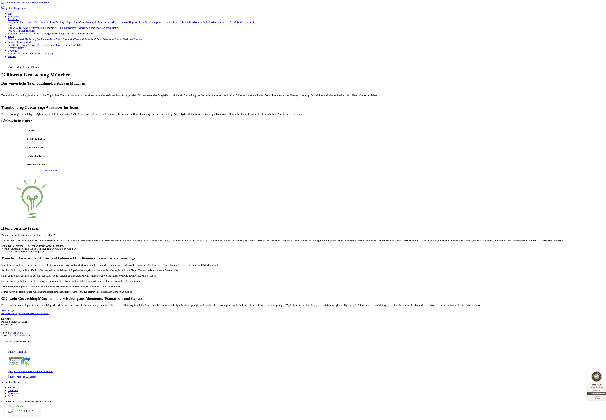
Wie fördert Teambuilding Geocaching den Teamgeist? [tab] (28, 251)
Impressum (13, 390)
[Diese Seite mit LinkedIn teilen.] (6, 346)
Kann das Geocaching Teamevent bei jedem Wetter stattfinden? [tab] (32, 245)
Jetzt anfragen (50, 170)
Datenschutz (14, 393)
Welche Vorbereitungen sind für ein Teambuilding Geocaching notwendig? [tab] (38, 248)
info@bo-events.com (19, 335)
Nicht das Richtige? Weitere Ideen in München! (25, 313)
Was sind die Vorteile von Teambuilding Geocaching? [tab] (28, 235)
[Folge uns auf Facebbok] (1, 61)
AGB (10, 396)
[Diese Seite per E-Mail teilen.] (5, 346)
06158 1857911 (18, 332)
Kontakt (12, 387)
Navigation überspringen (13, 8)
